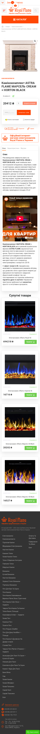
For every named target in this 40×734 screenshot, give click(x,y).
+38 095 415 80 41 (10, 709)
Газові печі (6, 618)
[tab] (4, 148)
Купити (29, 342)
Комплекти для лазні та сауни (14, 665)
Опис (4, 148)
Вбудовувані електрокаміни (12, 546)
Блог (4, 697)
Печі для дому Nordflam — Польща (12, 634)
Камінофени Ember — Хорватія (13, 615)
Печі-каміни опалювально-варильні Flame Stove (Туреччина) (14, 597)
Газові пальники (8, 686)
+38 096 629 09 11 (10, 712)
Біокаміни (6, 571)
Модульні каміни (8, 567)
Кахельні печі (7, 622)
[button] (35, 41)
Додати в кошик (29, 103)
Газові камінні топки (10, 557)
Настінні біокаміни (9, 578)
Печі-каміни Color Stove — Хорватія (12, 603)
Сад (4, 676)
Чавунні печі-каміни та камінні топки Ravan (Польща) (13, 609)
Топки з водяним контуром (12, 560)
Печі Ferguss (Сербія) (10, 629)
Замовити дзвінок (12, 705)
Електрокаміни (8, 536)
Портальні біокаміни (10, 585)
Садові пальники (9, 693)
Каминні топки (8, 553)
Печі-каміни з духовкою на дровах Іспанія (12, 640)
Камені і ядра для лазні (11, 669)
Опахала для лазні (9, 662)
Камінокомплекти (8, 78)
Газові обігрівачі (8, 683)
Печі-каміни (7, 592)
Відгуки (23, 148)
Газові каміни (7, 679)
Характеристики (13, 148)
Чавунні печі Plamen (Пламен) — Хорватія (14, 650)
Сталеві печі (7, 645)
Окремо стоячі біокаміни (11, 581)
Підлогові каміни (8, 542)
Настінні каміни (8, 550)
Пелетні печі (7, 625)
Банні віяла (6, 672)
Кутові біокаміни (8, 574)
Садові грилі (7, 690)
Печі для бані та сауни (11, 589)
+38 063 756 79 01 (10, 715)
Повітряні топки (8, 564)
